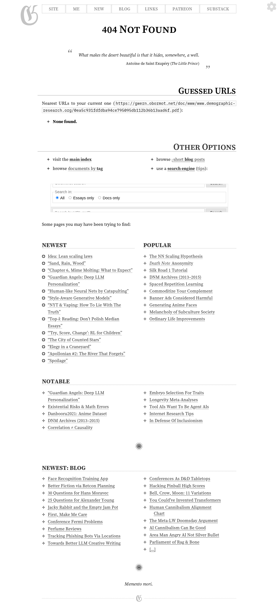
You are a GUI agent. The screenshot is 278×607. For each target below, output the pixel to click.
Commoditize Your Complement (181, 291)
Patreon (182, 9)
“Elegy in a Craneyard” (69, 347)
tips (201, 168)
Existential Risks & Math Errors (78, 407)
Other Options (204, 147)
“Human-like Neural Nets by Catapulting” (88, 291)
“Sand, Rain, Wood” (67, 263)
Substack (218, 9)
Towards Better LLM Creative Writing (84, 543)
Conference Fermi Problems (75, 522)
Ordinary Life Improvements (177, 319)
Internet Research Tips (171, 414)
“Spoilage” (58, 361)
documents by (85, 168)
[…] (152, 549)
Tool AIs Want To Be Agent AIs (179, 407)
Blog (124, 9)
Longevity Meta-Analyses (173, 400)
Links (151, 9)
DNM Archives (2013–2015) (175, 277)
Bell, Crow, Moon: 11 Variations (180, 493)
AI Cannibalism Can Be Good (177, 528)
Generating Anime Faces (173, 305)
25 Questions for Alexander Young (81, 500)
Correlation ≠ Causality (70, 427)
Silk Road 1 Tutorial (168, 270)
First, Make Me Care (67, 514)
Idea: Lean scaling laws (70, 256)
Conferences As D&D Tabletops (179, 479)
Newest (54, 245)
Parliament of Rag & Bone (174, 542)
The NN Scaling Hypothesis (176, 256)
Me (76, 9)
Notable (56, 381)
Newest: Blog (64, 468)
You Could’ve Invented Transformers (185, 500)
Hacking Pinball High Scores (177, 486)
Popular (157, 245)
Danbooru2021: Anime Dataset (77, 414)
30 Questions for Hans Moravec (78, 493)
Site (53, 9)
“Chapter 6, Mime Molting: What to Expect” (90, 270)
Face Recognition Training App (78, 479)
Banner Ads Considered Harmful (181, 298)
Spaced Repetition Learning (176, 284)
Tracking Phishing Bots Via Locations (84, 536)
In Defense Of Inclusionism (176, 420)
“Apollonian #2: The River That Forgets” (86, 354)
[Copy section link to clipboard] (240, 147)
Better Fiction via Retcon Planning (81, 486)
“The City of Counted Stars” (74, 340)
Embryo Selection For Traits (176, 393)
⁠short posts (189, 159)
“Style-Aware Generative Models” (79, 298)
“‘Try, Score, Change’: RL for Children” (85, 333)
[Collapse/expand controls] (271, 6)
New (99, 9)
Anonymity (171, 263)
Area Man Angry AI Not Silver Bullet (184, 535)
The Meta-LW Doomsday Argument (183, 520)
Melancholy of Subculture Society (182, 312)
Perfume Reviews (64, 529)
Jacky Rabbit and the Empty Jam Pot (83, 507)
